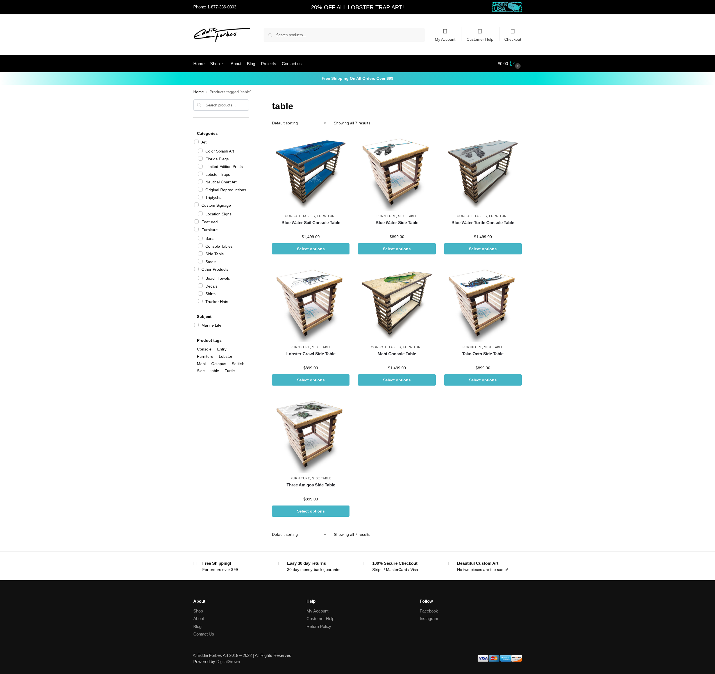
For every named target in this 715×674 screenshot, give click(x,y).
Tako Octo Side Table (482, 353)
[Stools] (200, 261)
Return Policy (319, 626)
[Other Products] (196, 269)
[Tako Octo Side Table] (483, 303)
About (198, 618)
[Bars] (200, 238)
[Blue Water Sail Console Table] (310, 172)
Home (198, 92)
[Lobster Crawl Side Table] (310, 303)
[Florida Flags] (200, 158)
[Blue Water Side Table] (396, 172)
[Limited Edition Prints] (200, 166)
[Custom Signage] (196, 204)
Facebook (429, 611)
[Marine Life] (196, 325)
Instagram (429, 618)
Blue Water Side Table (397, 222)
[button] (510, 63)
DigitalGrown (228, 661)
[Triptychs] (200, 197)
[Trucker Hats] (200, 301)
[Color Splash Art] (200, 151)
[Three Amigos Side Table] (310, 434)
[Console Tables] (200, 245)
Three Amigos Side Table (311, 484)
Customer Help (480, 39)
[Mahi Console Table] (396, 303)
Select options (311, 249)
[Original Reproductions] (200, 189)
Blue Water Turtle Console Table (482, 222)
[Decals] (200, 285)
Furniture (327, 216)
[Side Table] (200, 253)
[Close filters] (250, 103)
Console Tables (300, 216)
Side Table (407, 216)
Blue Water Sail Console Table (311, 222)
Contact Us (203, 634)
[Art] (196, 142)
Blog (197, 626)
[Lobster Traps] (200, 174)
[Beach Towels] (200, 278)
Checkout (512, 39)
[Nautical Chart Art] (200, 181)
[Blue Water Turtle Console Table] (483, 172)
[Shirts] (200, 293)
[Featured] (196, 221)
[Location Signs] (200, 213)
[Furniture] (196, 229)
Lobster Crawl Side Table (310, 353)
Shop (198, 611)
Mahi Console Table (397, 353)
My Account (445, 39)
